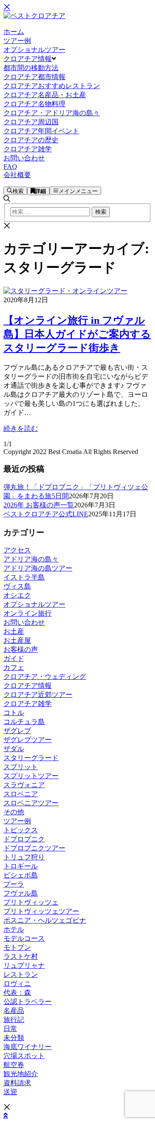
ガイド (13, 658)
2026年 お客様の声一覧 (38, 505)
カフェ (13, 667)
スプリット (20, 766)
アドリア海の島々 (31, 559)
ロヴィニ (17, 983)
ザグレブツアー (27, 739)
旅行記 (13, 1019)
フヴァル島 (20, 893)
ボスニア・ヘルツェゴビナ (44, 920)
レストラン (20, 974)
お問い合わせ (24, 622)
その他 (13, 812)
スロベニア (20, 794)
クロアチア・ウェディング (44, 676)
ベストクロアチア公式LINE (45, 514)
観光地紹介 (20, 1073)
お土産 (13, 631)
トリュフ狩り (24, 857)
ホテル (13, 929)
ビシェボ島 (20, 875)
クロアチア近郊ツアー (37, 694)
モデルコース (24, 938)
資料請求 (17, 1082)
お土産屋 (17, 640)
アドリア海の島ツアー (37, 568)
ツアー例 (17, 821)
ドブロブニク (24, 839)
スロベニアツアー (31, 803)
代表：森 (17, 992)
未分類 (13, 1037)
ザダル (13, 748)
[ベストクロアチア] (34, 15)
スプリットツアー (31, 775)
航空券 (13, 1064)
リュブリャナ (24, 965)
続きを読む (20, 428)
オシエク (17, 595)
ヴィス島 (17, 586)
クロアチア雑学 (27, 703)
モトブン (17, 947)
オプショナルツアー (34, 604)
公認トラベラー (27, 1001)
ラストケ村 (20, 956)
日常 (10, 1028)
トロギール (20, 866)
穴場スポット (24, 1055)
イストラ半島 (24, 577)
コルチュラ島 (24, 721)
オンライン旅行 (27, 613)
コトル (13, 712)
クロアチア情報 (27, 685)
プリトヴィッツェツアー (41, 911)
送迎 (10, 1091)
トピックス (20, 830)
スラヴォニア (24, 785)
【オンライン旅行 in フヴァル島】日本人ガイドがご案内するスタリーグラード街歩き (77, 334)
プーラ (13, 884)
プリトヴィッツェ (31, 902)
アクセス (17, 550)
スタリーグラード (31, 757)
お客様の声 (20, 649)
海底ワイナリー (27, 1046)
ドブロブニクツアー (34, 848)
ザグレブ (17, 730)
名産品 (13, 1010)
